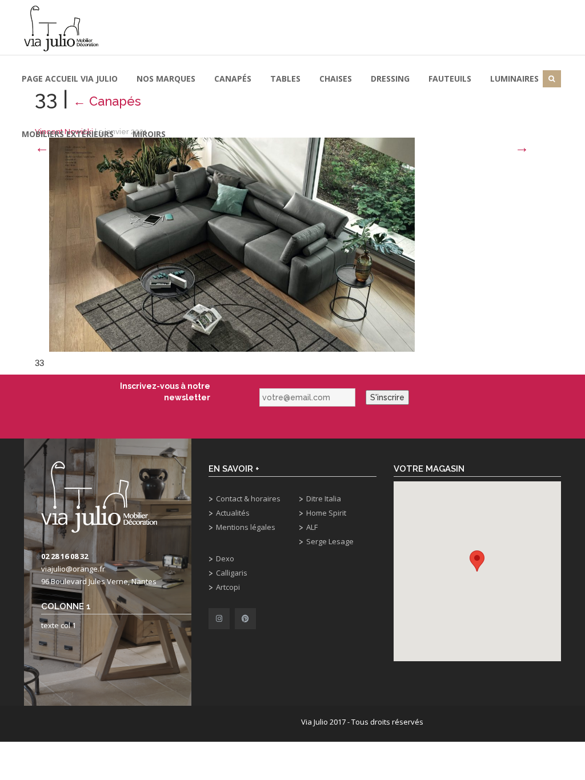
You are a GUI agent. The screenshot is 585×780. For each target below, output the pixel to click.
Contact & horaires (248, 498)
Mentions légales (245, 527)
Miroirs (149, 133)
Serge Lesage (330, 541)
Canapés (232, 78)
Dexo (225, 558)
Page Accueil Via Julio (70, 78)
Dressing (390, 78)
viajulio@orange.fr (73, 569)
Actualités (233, 513)
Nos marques (166, 78)
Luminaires (514, 78)
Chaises (335, 78)
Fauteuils (449, 78)
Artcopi (228, 587)
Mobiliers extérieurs (68, 133)
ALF (312, 527)
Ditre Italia (323, 498)
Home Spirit (326, 513)
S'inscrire (387, 397)
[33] (232, 243)
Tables (285, 78)
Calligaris (231, 573)
